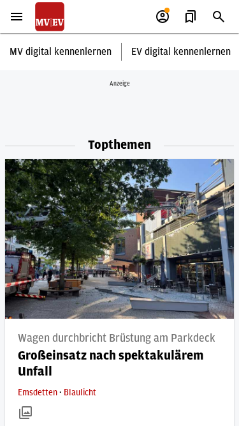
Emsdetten (38, 392)
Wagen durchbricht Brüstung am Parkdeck (116, 338)
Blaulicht (80, 392)
